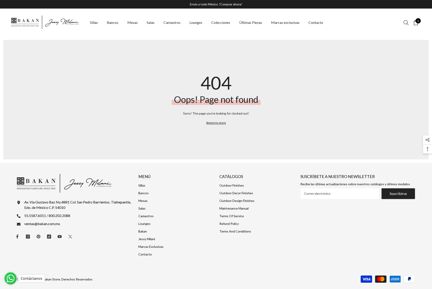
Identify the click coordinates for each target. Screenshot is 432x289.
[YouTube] (59, 236)
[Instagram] (28, 236)
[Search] (406, 22)
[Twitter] (70, 236)
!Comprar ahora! (230, 4)
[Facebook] (17, 236)
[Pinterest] (38, 236)
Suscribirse (398, 193)
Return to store (216, 122)
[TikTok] (49, 236)
